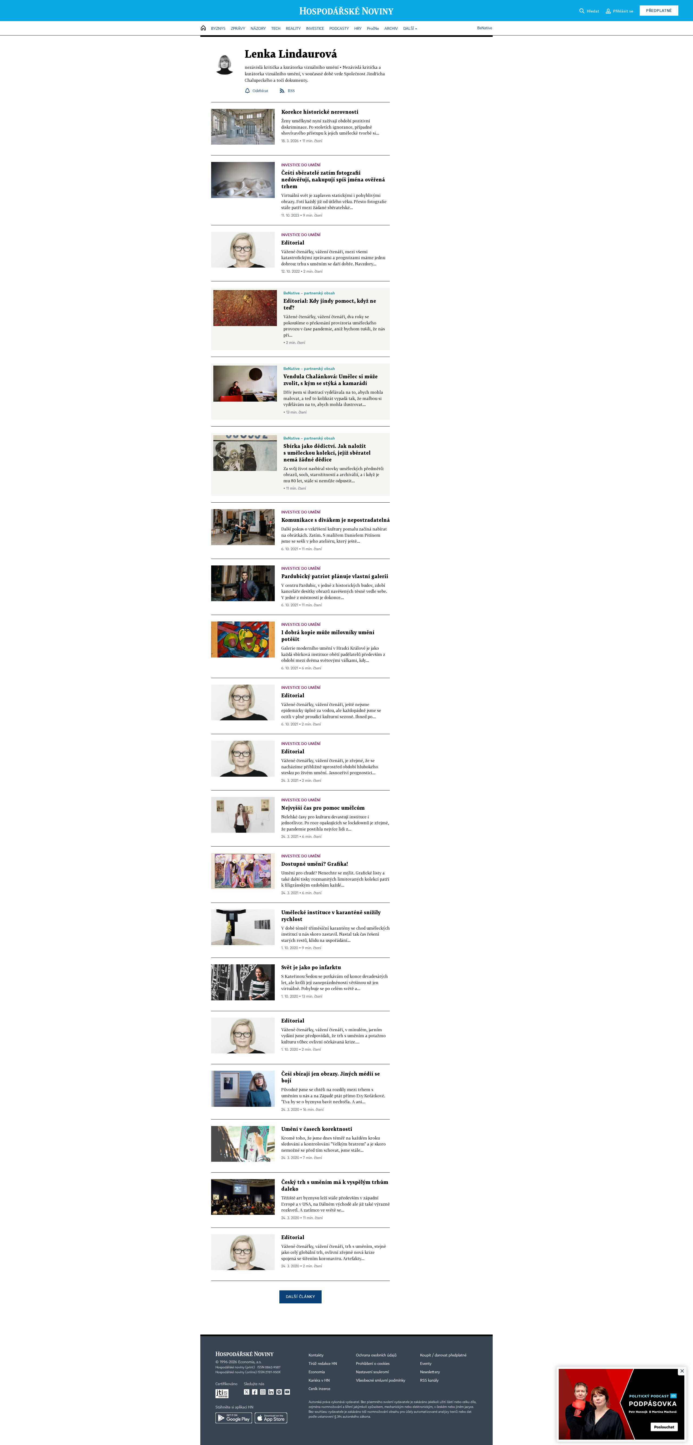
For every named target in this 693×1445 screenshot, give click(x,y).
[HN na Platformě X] (246, 1392)
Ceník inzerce (319, 1389)
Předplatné (659, 10)
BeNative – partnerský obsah (309, 293)
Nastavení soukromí (372, 1372)
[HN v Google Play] (233, 1418)
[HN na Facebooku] (254, 1392)
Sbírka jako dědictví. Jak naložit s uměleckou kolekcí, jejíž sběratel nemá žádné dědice (327, 453)
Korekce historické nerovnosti (319, 112)
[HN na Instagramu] (263, 1392)
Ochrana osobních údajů (376, 1355)
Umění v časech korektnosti (316, 1129)
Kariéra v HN (319, 1380)
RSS (291, 90)
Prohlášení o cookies (373, 1364)
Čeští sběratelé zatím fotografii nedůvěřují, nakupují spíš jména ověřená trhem (333, 180)
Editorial (292, 243)
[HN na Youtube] (287, 1392)
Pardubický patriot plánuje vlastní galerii (334, 576)
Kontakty (316, 1355)
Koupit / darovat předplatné (443, 1355)
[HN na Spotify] (279, 1392)
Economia (317, 1372)
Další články (300, 1296)
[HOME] (203, 28)
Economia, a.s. (249, 1362)
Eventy (426, 1364)
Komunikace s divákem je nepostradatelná (335, 520)
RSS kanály (429, 1380)
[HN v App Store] (271, 1418)
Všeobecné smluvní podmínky (380, 1380)
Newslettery (430, 1372)
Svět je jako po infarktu (311, 967)
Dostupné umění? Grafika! (314, 864)
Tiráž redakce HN (323, 1364)
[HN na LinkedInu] (271, 1392)
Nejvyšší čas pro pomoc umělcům (323, 808)
